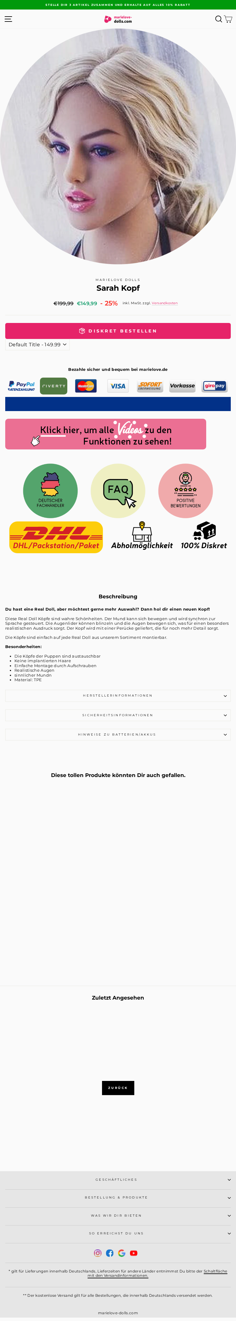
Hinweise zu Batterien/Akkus (118, 734)
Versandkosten (165, 303)
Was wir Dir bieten (116, 1216)
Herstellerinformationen (118, 695)
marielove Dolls (118, 280)
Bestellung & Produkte (116, 1197)
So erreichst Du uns (116, 1233)
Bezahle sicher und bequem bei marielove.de (118, 369)
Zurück (118, 1088)
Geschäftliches (116, 1180)
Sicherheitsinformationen (117, 715)
